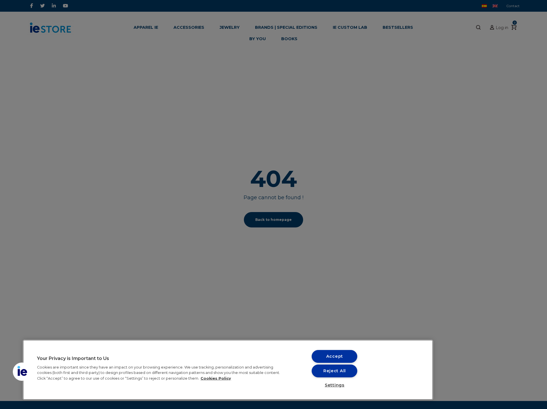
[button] (22, 372)
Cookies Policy (216, 378)
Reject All (334, 370)
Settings (334, 385)
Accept (334, 356)
